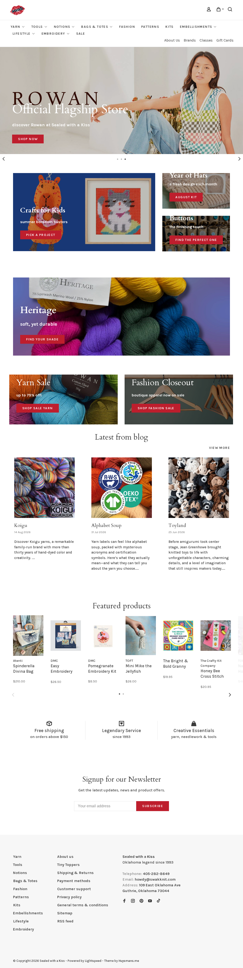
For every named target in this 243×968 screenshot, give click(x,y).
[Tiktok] (158, 901)
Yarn (15, 27)
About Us (172, 40)
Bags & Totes (94, 27)
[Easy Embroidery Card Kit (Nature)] (66, 635)
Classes (206, 40)
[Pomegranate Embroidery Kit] (103, 635)
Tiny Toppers (68, 864)
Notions (62, 27)
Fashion (127, 27)
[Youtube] (150, 901)
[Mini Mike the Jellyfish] (141, 635)
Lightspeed (93, 961)
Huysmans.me (128, 961)
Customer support (74, 889)
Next (239, 158)
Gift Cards (225, 40)
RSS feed (65, 921)
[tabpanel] (121, 100)
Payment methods (73, 881)
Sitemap (64, 913)
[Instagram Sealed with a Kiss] (133, 901)
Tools (37, 27)
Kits (169, 27)
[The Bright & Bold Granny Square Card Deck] (178, 635)
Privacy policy (69, 897)
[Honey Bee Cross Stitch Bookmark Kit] (216, 635)
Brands (190, 40)
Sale (80, 34)
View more (219, 448)
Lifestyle (22, 34)
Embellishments (196, 27)
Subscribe (152, 806)
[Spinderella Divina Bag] (28, 635)
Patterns (150, 27)
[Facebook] (124, 901)
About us (65, 856)
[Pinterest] (141, 901)
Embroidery (53, 34)
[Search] (231, 10)
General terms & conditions (82, 905)
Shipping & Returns (75, 872)
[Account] (209, 10)
